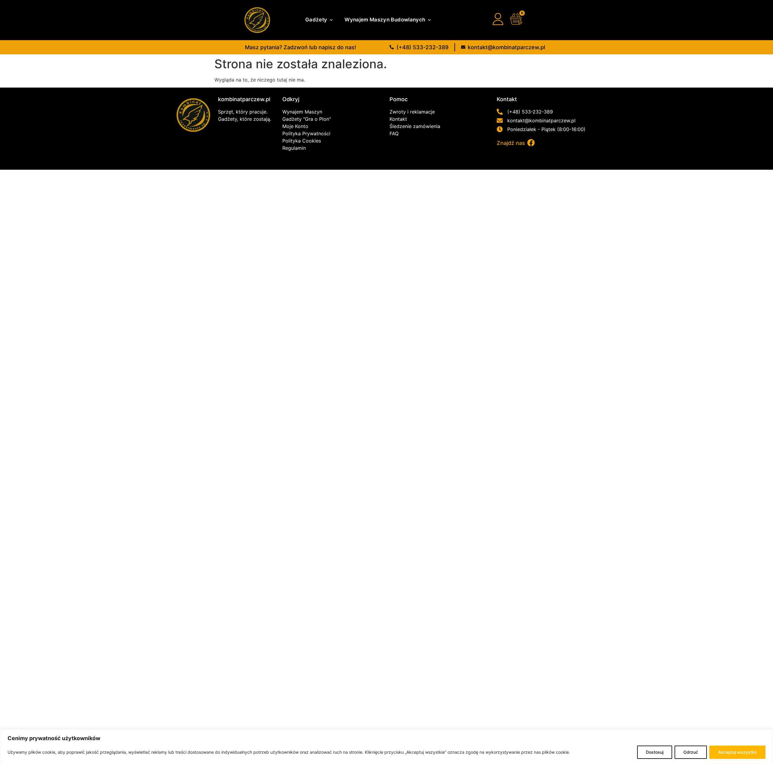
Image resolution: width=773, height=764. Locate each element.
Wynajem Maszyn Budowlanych (385, 20)
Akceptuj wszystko (737, 752)
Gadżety (316, 20)
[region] (386, 746)
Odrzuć (690, 752)
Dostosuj (654, 752)
